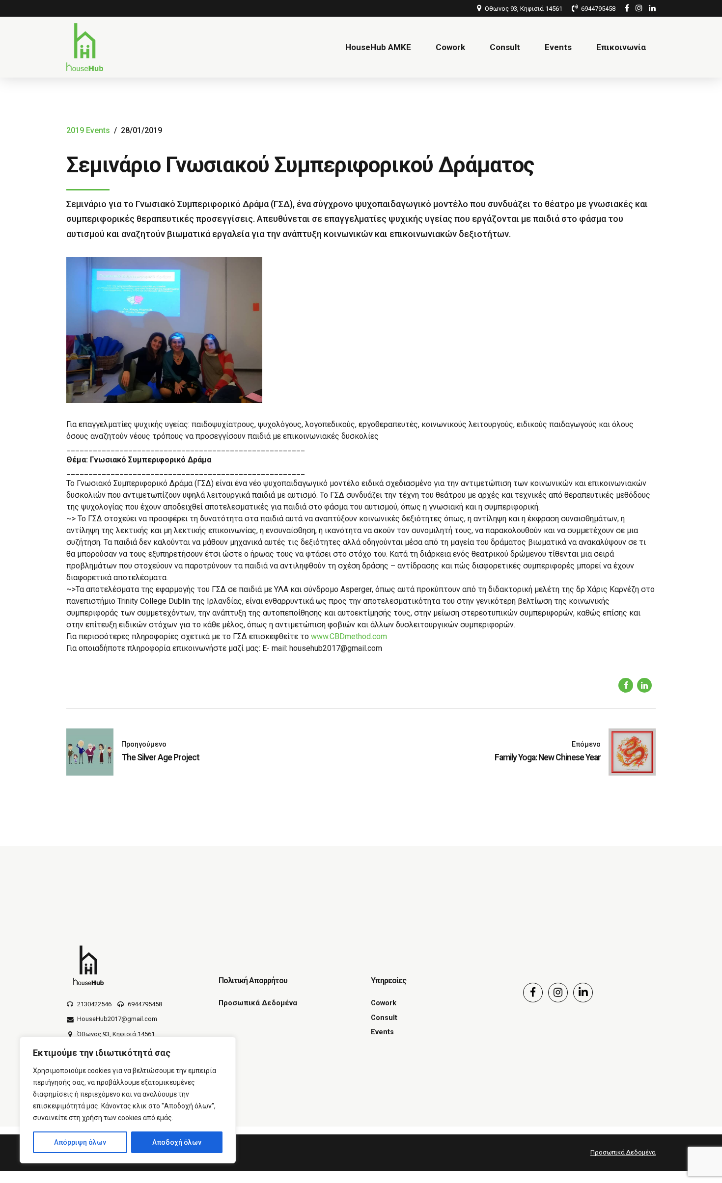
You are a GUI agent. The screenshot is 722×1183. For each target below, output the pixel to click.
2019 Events (88, 130)
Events (558, 47)
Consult (505, 47)
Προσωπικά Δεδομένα (258, 1003)
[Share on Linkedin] (644, 685)
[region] (128, 1100)
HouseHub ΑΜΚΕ (378, 47)
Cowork (450, 47)
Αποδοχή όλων (176, 1142)
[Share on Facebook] (625, 685)
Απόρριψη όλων (80, 1142)
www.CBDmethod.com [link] (349, 636)
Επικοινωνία (621, 47)
